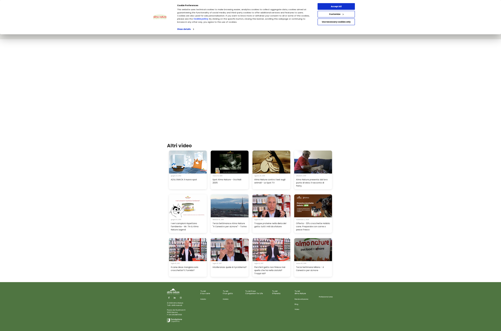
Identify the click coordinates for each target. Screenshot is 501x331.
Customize (334, 14)
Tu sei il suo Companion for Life (254, 292)
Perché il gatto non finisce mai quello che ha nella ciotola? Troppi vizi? (269, 270)
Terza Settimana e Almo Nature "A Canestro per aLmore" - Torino (230, 225)
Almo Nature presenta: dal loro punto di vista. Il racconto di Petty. (312, 182)
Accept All (336, 6)
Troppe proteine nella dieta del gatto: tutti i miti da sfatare (270, 225)
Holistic (203, 299)
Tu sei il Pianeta (276, 292)
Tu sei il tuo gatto (228, 292)
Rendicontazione (301, 299)
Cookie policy (200, 18)
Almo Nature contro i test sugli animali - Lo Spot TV (269, 181)
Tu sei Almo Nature (300, 292)
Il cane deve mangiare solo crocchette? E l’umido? (184, 269)
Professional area (326, 297)
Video (297, 309)
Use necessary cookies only (336, 21)
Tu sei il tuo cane (205, 292)
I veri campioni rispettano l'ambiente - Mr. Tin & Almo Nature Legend (185, 226)
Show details (184, 29)
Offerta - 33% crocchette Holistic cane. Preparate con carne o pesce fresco (313, 226)
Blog (296, 304)
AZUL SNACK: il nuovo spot (184, 179)
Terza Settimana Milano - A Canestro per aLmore (310, 269)
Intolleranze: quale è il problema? (230, 267)
